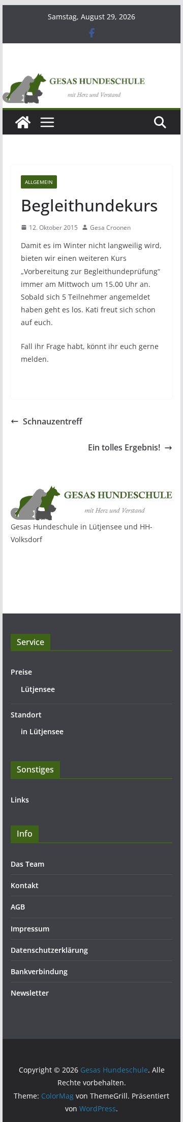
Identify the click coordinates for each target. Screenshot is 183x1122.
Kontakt (25, 885)
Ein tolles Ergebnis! (124, 447)
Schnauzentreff (52, 421)
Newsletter (30, 993)
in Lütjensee (42, 731)
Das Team (27, 864)
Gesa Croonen (110, 227)
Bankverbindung (39, 971)
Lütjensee (38, 689)
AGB (18, 907)
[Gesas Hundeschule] (23, 122)
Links (20, 800)
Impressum (30, 928)
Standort (26, 714)
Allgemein (39, 181)
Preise (21, 672)
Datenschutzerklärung (49, 950)
